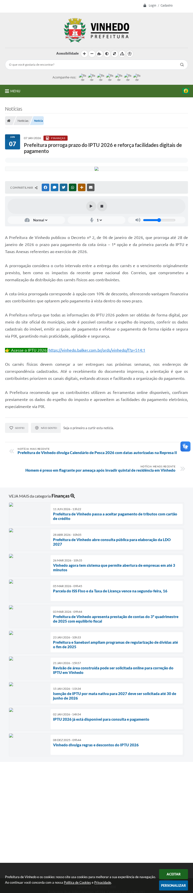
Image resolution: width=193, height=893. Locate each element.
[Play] (91, 206)
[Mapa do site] (122, 54)
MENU (15, 91)
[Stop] (102, 206)
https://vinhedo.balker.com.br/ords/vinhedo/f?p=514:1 (97, 350)
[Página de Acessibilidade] (129, 54)
